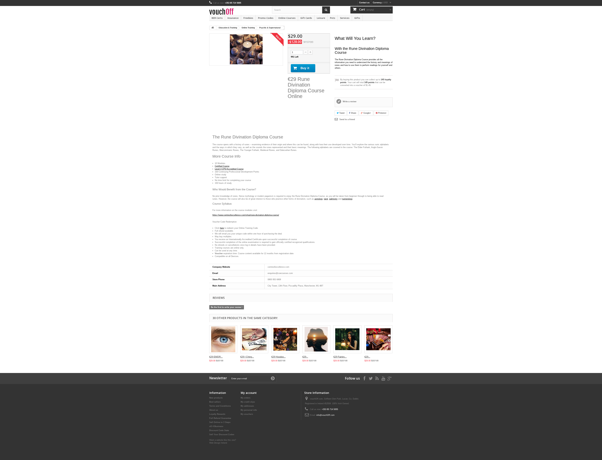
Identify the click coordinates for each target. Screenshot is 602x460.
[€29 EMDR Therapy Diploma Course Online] (223, 339)
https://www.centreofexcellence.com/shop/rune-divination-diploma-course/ (245, 215)
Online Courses (287, 17)
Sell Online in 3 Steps (219, 422)
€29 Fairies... (340, 356)
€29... (305, 356)
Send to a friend (347, 119)
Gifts (357, 17)
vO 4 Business (216, 426)
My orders (245, 398)
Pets (332, 17)
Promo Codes (265, 17)
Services (344, 17)
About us (213, 410)
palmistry (333, 199)
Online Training (248, 28)
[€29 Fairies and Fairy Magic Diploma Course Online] (347, 339)
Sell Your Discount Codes (221, 434)
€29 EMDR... (216, 356)
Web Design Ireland (218, 443)
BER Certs (217, 17)
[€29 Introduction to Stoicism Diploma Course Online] (316, 339)
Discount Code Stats (219, 430)
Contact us (364, 2)
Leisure (321, 17)
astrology (318, 199)
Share (353, 113)
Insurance (233, 17)
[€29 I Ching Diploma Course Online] (254, 339)
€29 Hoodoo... (278, 356)
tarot (326, 199)
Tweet (342, 113)
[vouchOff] (238, 11)
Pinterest (382, 113)
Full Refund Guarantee (220, 418)
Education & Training (228, 28)
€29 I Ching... (247, 356)
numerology (347, 199)
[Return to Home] (213, 28)
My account (249, 393)
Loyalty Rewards (217, 414)
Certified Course (222, 166)
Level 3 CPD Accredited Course (229, 169)
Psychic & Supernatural (269, 28)
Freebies (248, 17)
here (222, 228)
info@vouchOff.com (325, 415)
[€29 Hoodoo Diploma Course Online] (285, 339)
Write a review (349, 101)
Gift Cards (306, 17)
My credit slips (248, 402)
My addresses (247, 406)
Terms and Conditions (220, 406)
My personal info (249, 410)
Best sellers (215, 402)
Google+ (367, 113)
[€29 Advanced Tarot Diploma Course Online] (378, 339)
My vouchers (247, 414)
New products (216, 398)
